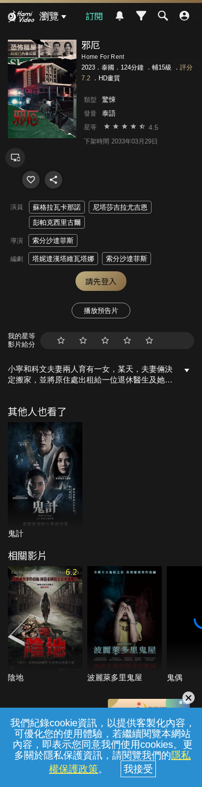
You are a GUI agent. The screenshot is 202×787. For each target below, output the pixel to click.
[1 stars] (61, 340)
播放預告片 (101, 310)
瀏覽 (49, 16)
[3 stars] (105, 340)
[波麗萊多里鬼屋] (124, 625)
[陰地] (45, 625)
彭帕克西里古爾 (57, 222)
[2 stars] (83, 340)
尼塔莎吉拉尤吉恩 (120, 207)
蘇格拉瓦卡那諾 (57, 207)
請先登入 (101, 281)
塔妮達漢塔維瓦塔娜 (63, 258)
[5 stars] (149, 340)
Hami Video (21, 17)
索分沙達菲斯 (53, 240)
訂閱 (94, 15)
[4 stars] (127, 340)
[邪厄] (31, 180)
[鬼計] (45, 481)
